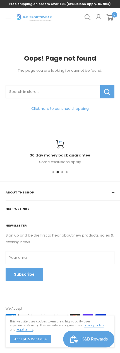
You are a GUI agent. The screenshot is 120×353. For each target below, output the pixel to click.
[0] (109, 17)
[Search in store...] (107, 91)
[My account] (98, 17)
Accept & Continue (30, 339)
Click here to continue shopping (60, 108)
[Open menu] (8, 17)
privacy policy (94, 325)
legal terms (24, 329)
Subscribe (24, 274)
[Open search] (88, 17)
